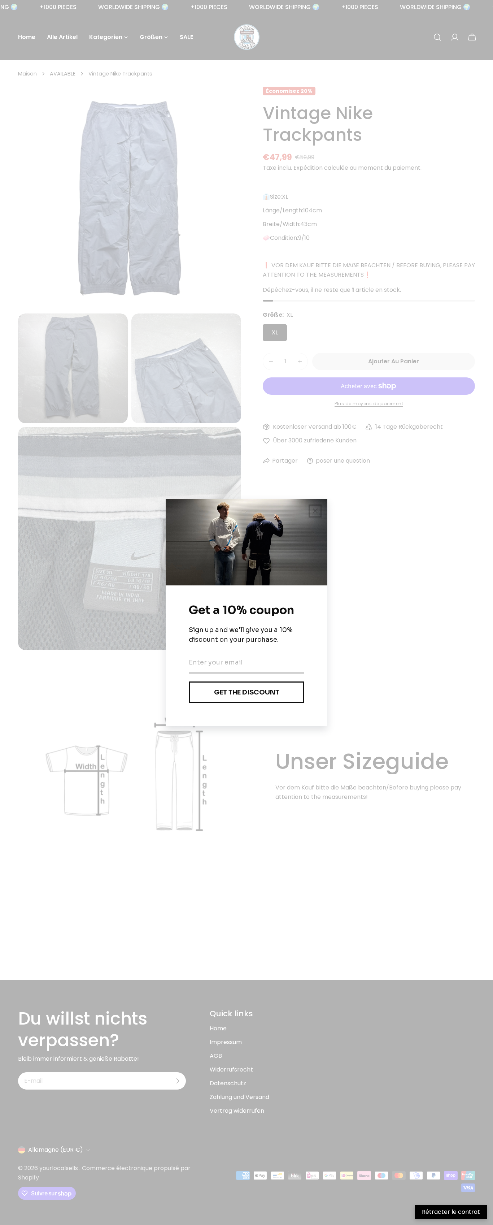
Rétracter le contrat (451, 1212)
